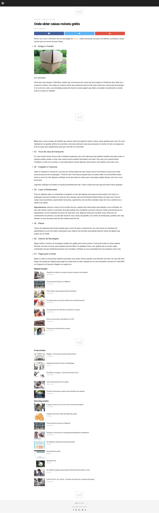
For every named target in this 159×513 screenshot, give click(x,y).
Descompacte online (53, 451)
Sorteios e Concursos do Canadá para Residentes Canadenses (68, 432)
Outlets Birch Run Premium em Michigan (60, 363)
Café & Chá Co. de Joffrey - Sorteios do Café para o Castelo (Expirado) (70, 479)
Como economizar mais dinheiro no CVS (60, 319)
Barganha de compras (48, 19)
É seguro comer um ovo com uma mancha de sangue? (65, 404)
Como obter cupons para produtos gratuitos (61, 291)
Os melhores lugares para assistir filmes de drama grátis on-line (68, 470)
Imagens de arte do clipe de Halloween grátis (62, 414)
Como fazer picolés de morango (57, 382)
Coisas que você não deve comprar (58, 328)
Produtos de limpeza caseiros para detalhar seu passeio (66, 391)
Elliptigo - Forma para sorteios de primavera (61, 354)
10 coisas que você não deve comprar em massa (63, 310)
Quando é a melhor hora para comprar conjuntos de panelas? (67, 272)
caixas (75, 39)
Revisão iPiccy (51, 461)
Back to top (79, 503)
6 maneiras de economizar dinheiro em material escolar (66, 300)
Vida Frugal (37, 19)
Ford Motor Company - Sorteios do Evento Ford (62, 372)
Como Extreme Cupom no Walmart (58, 282)
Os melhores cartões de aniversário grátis (61, 442)
